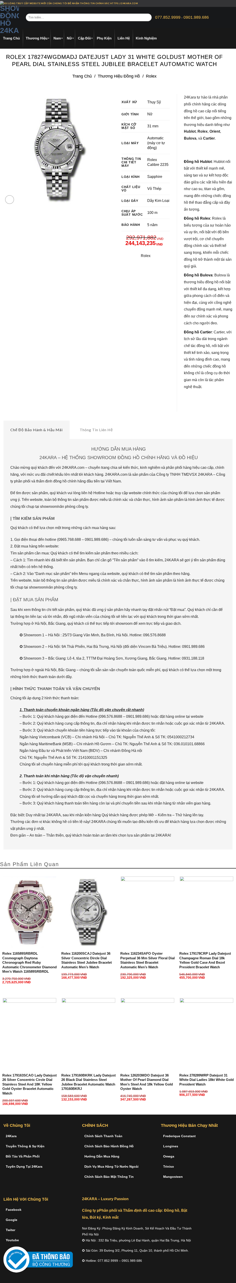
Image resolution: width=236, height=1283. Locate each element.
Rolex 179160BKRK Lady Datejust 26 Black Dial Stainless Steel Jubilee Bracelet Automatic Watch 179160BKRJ (88, 1082)
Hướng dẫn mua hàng (101, 1156)
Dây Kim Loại (158, 201)
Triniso (168, 1166)
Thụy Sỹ (154, 102)
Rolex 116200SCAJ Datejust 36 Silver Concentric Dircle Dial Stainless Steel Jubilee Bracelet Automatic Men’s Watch (86, 960)
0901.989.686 (196, 17)
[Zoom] (9, 199)
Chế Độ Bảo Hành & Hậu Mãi (36, 430)
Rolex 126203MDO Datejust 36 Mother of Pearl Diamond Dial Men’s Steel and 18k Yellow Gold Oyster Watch (146, 1082)
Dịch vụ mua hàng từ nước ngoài (111, 1166)
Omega (168, 1156)
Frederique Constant (179, 1136)
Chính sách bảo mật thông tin (109, 1176)
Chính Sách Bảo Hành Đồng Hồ (109, 1146)
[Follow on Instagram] (225, 3)
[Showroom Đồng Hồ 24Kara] (9, 17)
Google (11, 1220)
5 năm (152, 225)
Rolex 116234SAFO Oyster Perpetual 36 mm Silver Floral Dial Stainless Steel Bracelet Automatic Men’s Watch (147, 960)
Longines (170, 1146)
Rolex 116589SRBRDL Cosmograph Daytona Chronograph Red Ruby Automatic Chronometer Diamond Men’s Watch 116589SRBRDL (29, 962)
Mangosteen (173, 1176)
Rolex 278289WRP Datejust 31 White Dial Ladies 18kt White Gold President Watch (206, 1079)
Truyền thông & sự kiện (25, 1146)
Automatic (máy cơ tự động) (156, 143)
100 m (152, 213)
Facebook (13, 1209)
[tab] (36, 430)
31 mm (152, 126)
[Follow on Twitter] (230, 3)
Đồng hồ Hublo (197, 162)
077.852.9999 (167, 17)
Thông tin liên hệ (96, 430)
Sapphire (154, 177)
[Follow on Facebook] (221, 3)
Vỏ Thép (154, 189)
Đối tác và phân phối (23, 1156)
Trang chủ (82, 76)
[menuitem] (11, 38)
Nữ (150, 114)
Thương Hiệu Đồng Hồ (119, 76)
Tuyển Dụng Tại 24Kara (24, 1166)
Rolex (151, 76)
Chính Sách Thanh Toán (103, 1136)
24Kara (11, 1136)
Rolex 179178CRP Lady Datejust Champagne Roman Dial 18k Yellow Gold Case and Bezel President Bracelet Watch (205, 960)
